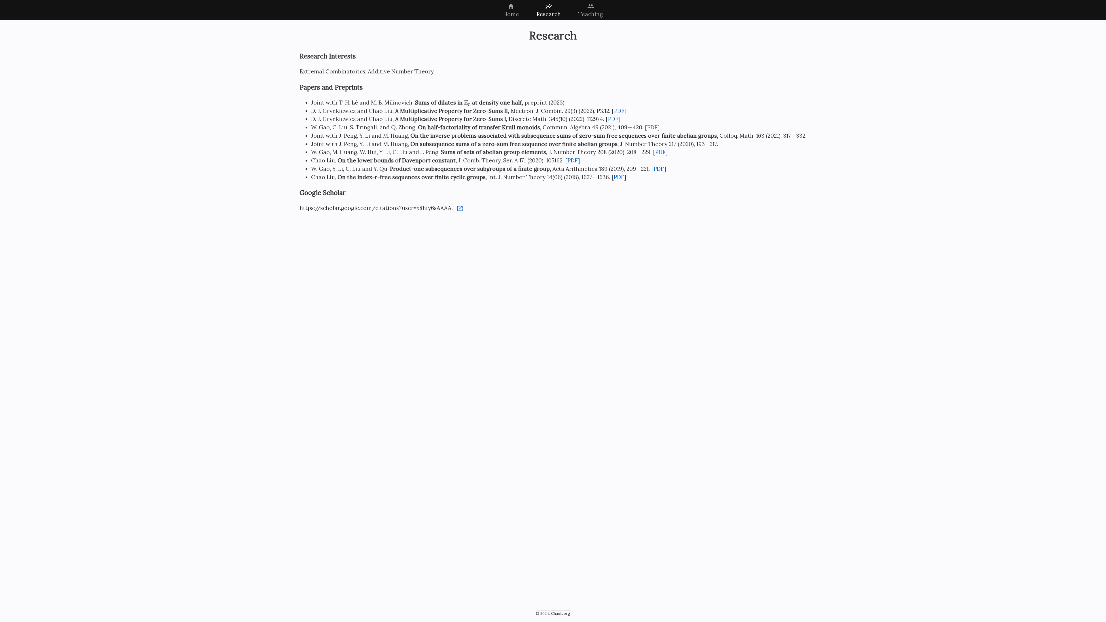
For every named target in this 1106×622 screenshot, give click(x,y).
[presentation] (467, 103)
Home (511, 10)
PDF (619, 110)
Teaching (590, 10)
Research (549, 10)
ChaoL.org (560, 613)
